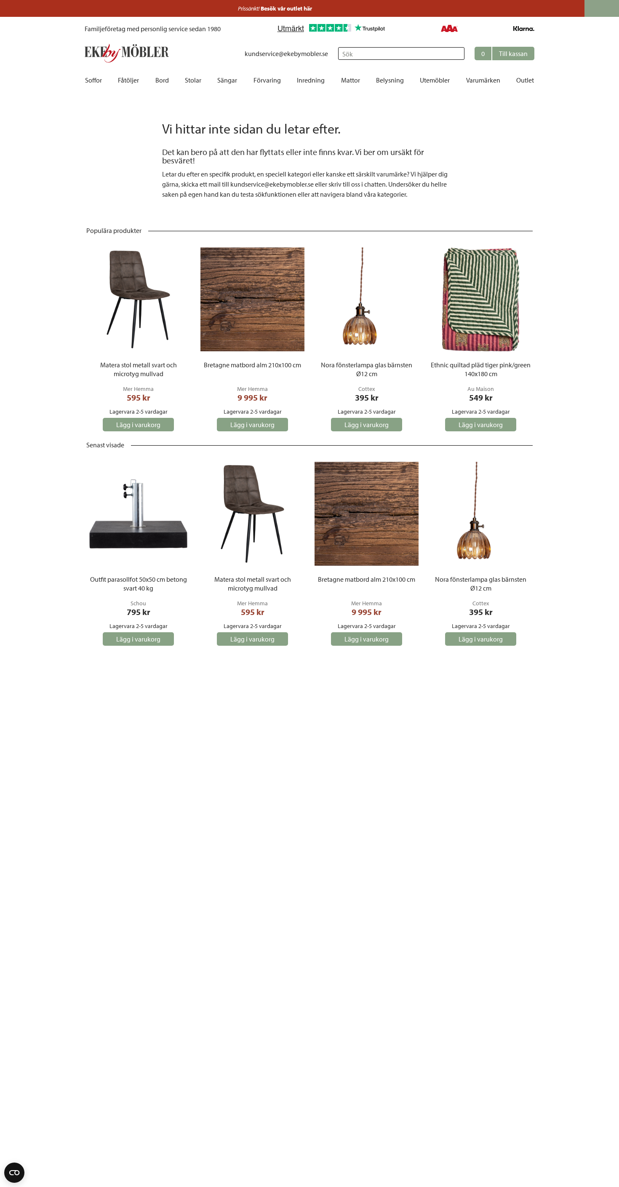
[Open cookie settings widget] (14, 1173)
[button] (504, 53)
